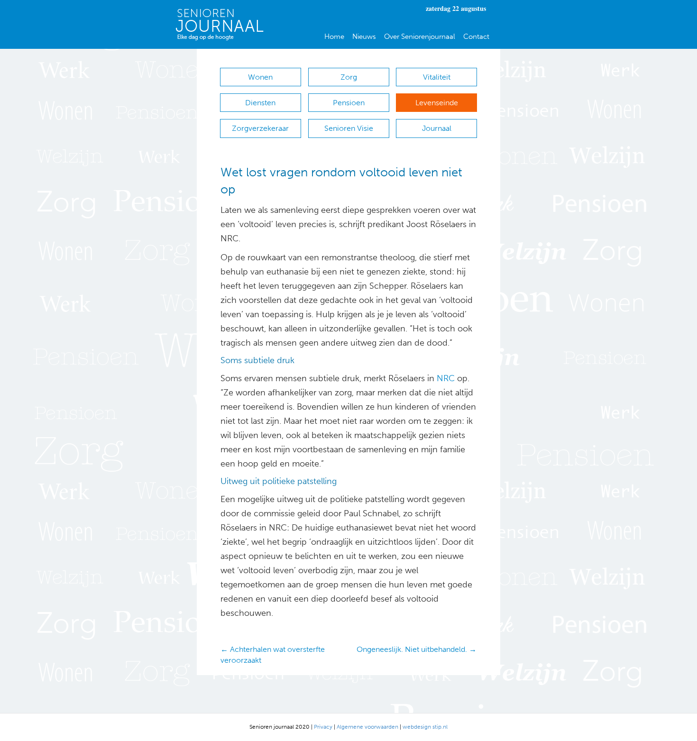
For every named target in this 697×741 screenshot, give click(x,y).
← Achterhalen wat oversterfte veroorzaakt (272, 655)
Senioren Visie (348, 128)
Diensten (260, 102)
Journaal (436, 128)
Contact (476, 36)
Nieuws (364, 36)
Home (334, 36)
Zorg (348, 77)
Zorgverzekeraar (260, 128)
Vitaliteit (436, 77)
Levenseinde (436, 102)
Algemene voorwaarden (367, 726)
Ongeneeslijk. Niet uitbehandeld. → (417, 649)
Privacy (323, 726)
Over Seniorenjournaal (419, 36)
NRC (444, 378)
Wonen (260, 77)
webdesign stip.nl (425, 726)
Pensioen (349, 102)
